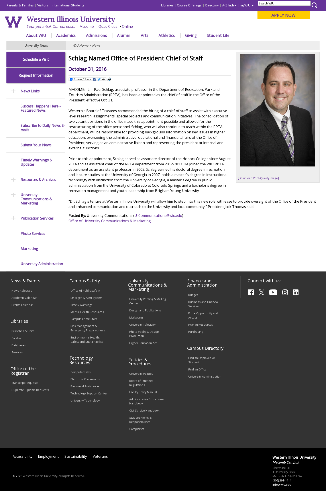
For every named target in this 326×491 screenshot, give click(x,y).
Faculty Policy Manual (143, 392)
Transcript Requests (25, 383)
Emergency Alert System (86, 298)
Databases (19, 345)
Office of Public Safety (85, 291)
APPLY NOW (283, 15)
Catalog (16, 338)
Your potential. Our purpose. (51, 26)
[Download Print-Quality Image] (258, 178)
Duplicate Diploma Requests (30, 390)
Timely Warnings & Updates (36, 162)
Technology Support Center (89, 393)
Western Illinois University (71, 19)
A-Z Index (229, 5)
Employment (48, 456)
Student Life (218, 35)
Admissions (96, 35)
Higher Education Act (143, 343)
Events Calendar (22, 305)
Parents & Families (20, 5)
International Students (68, 5)
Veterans (100, 456)
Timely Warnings (81, 305)
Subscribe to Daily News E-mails (43, 127)
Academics (66, 35)
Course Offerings (189, 5)
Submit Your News (36, 145)
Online (127, 26)
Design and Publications (145, 310)
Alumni (123, 35)
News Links (30, 91)
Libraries (167, 5)
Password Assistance (85, 386)
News (96, 45)
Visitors (42, 5)
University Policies (141, 374)
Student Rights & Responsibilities (140, 420)
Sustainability (76, 456)
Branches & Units (23, 331)
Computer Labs (81, 372)
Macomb (86, 26)
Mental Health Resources (87, 312)
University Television (143, 325)
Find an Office (197, 369)
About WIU (36, 35)
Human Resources (200, 325)
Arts (144, 35)
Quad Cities (107, 26)
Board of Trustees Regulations (141, 383)
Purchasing (195, 332)
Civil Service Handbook (144, 410)
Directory (212, 5)
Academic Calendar (24, 298)
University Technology (85, 400)
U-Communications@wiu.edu (158, 215)
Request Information (36, 75)
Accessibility (22, 456)
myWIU (245, 5)
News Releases (22, 291)
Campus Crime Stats (84, 319)
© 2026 (17, 476)
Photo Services (33, 234)
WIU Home (80, 45)
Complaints (136, 429)
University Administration (42, 264)
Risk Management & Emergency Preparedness (88, 328)
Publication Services (37, 218)
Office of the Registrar (23, 371)
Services (17, 352)
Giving (191, 35)
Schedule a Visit (36, 59)
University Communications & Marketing (36, 199)
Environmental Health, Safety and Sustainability (87, 339)
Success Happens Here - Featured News (41, 108)
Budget (193, 295)
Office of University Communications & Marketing (110, 220)
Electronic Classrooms (85, 379)
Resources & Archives (38, 180)
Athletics (167, 35)
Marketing (29, 249)
